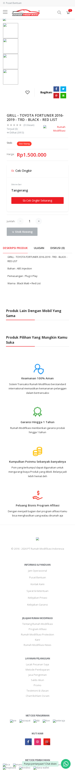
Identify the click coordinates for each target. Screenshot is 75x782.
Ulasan (39, 248)
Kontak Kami (37, 584)
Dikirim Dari (16, 184)
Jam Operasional (37, 570)
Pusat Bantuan (37, 577)
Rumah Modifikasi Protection (37, 634)
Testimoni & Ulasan (38, 690)
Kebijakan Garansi (37, 604)
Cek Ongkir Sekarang (39, 200)
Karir (37, 639)
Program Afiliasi (38, 629)
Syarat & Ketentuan (37, 591)
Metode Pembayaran (38, 669)
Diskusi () (57, 248)
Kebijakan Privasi (37, 597)
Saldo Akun (37, 680)
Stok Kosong (23, 232)
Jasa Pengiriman (37, 675)
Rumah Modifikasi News (37, 645)
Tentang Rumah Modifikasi (37, 624)
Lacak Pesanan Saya (37, 664)
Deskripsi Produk (15, 248)
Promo (37, 685)
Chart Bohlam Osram (37, 696)
